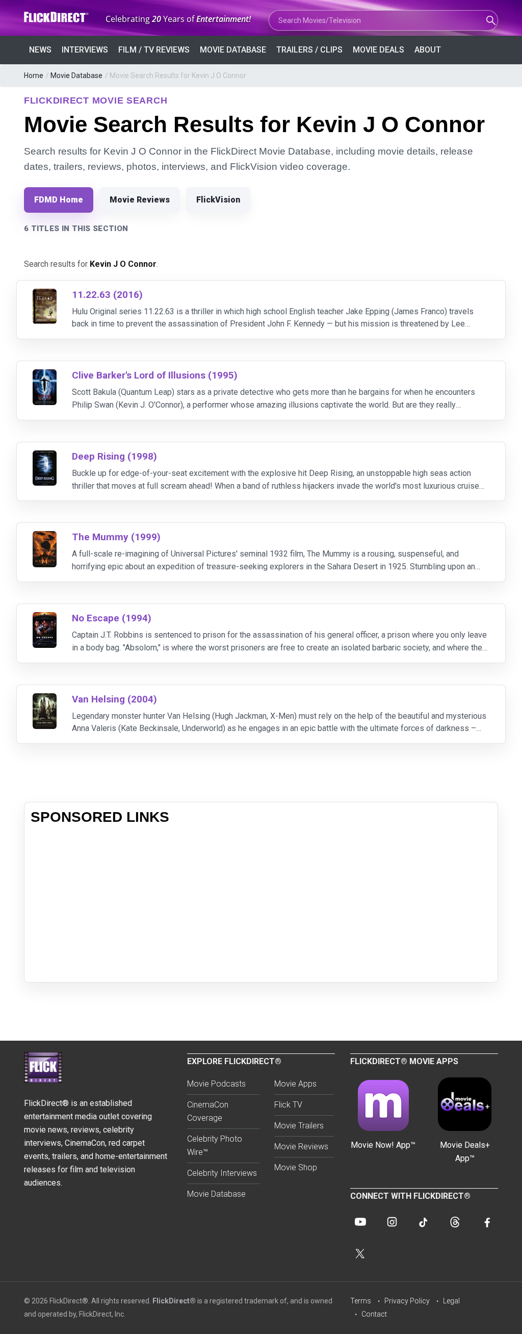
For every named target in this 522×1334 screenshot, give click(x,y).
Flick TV (288, 1105)
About (427, 50)
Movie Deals (378, 50)
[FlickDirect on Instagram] (392, 1222)
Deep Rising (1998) (114, 456)
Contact (374, 1314)
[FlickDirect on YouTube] (360, 1222)
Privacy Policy (407, 1301)
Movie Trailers (299, 1125)
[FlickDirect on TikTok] (423, 1222)
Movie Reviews (140, 200)
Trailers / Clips (309, 50)
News (40, 50)
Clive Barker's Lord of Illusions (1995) (155, 375)
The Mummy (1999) (116, 537)
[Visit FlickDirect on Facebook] (487, 1222)
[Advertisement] (261, 904)
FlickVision (218, 200)
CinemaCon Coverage (207, 1111)
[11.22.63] (45, 295)
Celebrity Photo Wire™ (214, 1145)
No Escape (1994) (111, 618)
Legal (451, 1301)
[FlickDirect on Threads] (455, 1222)
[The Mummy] (45, 537)
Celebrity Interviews (222, 1173)
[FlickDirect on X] (360, 1253)
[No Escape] (45, 618)
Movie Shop (295, 1167)
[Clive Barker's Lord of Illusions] (45, 376)
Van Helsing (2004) (114, 699)
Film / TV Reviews (154, 50)
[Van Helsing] (45, 699)
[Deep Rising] (45, 457)
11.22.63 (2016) (107, 294)
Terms (360, 1301)
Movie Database (233, 50)
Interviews (85, 50)
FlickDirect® (174, 1301)
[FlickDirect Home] (57, 17)
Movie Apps (295, 1084)
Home (33, 75)
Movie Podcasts (216, 1084)
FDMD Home (58, 200)
